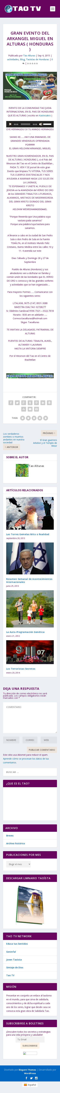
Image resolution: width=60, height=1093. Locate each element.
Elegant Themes (27, 1069)
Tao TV (10, 975)
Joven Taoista (14, 959)
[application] (30, 124)
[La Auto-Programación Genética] (30, 608)
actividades (13, 59)
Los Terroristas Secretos (20, 668)
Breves (9, 835)
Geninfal (11, 951)
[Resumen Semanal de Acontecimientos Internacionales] (30, 558)
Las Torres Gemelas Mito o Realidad (27, 534)
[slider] (47, 124)
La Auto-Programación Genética (25, 632)
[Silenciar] (40, 124)
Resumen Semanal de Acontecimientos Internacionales (29, 580)
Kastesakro (45, 115)
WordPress (30, 1073)
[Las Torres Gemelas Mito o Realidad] (30, 513)
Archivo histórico (15, 843)
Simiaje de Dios (14, 967)
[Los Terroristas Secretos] (30, 652)
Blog (22, 59)
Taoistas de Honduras (37, 59)
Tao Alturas (29, 55)
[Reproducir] (10, 124)
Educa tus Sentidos (17, 943)
